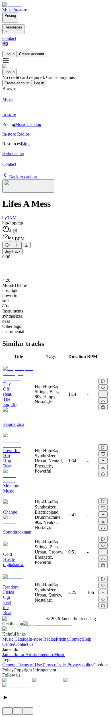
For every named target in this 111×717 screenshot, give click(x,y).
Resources (13, 27)
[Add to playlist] (17, 245)
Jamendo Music (51, 654)
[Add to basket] (103, 407)
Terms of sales (54, 664)
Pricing (10, 15)
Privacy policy (80, 664)
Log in (10, 54)
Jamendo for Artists (19, 654)
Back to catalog (23, 176)
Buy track (12, 251)
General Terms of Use (22, 664)
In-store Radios (42, 639)
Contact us (23, 644)
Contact (9, 38)
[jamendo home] (12, 4)
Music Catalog (15, 639)
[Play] (28, 186)
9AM (12, 217)
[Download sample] (26, 245)
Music (7, 9)
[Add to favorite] (7, 245)
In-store (20, 9)
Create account (31, 54)
